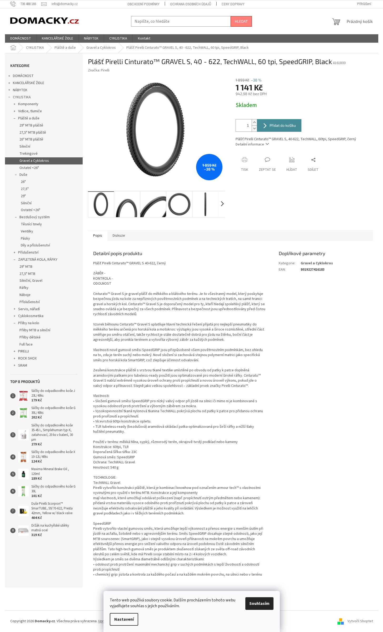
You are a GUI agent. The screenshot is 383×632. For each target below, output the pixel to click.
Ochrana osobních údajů (190, 4)
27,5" (25, 189)
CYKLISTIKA (22, 97)
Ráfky (23, 287)
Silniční (24, 146)
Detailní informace (250, 144)
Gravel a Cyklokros (34, 160)
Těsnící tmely (31, 224)
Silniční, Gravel (30, 280)
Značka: (99, 70)
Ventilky (27, 231)
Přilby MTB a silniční (34, 330)
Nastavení (124, 619)
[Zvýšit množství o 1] (254, 122)
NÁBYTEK (20, 90)
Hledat (241, 21)
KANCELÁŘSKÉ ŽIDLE (28, 83)
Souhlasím (259, 603)
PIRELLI (23, 351)
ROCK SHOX (27, 358)
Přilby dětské (30, 337)
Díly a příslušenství (35, 245)
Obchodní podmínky (143, 4)
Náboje (25, 295)
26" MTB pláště (31, 139)
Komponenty (28, 104)
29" (23, 196)
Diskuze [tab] (119, 235)
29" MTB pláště (31, 125)
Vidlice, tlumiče (30, 111)
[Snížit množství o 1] (254, 128)
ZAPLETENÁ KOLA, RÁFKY (37, 259)
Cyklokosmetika (30, 316)
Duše (23, 174)
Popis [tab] (97, 235)
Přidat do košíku (283, 125)
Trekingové (28, 153)
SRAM (22, 365)
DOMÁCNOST (23, 76)
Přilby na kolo (28, 323)
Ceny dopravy (233, 4)
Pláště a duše (28, 118)
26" (23, 181)
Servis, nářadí (29, 309)
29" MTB (25, 266)
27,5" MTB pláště (32, 132)
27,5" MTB (27, 273)
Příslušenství (28, 252)
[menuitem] (20, 38)
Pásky (25, 238)
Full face (26, 344)
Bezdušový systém (34, 217)
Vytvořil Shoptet (360, 621)
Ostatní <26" (29, 168)
